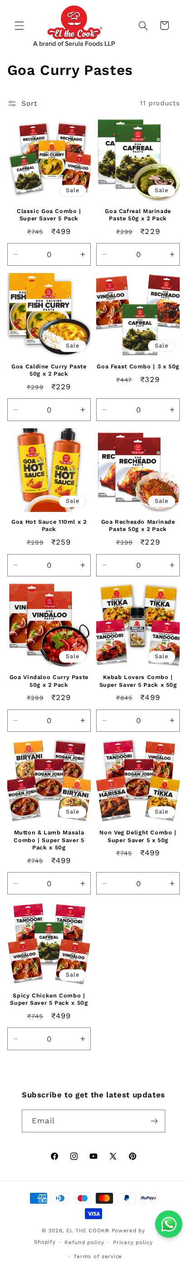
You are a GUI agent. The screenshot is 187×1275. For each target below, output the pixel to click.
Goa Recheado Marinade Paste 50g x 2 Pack (138, 525)
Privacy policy (133, 1242)
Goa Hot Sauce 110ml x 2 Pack (49, 525)
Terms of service (98, 1256)
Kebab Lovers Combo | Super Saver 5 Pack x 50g (138, 681)
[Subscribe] (154, 1121)
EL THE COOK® (87, 1230)
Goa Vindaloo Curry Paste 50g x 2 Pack (49, 681)
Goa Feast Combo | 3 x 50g (138, 366)
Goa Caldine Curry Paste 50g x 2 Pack (49, 370)
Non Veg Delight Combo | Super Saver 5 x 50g (138, 836)
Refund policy (84, 1242)
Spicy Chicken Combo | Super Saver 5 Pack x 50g (49, 999)
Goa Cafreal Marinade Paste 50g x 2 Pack (138, 215)
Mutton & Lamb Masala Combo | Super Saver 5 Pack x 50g (49, 840)
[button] (19, 25)
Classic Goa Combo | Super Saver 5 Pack (49, 215)
